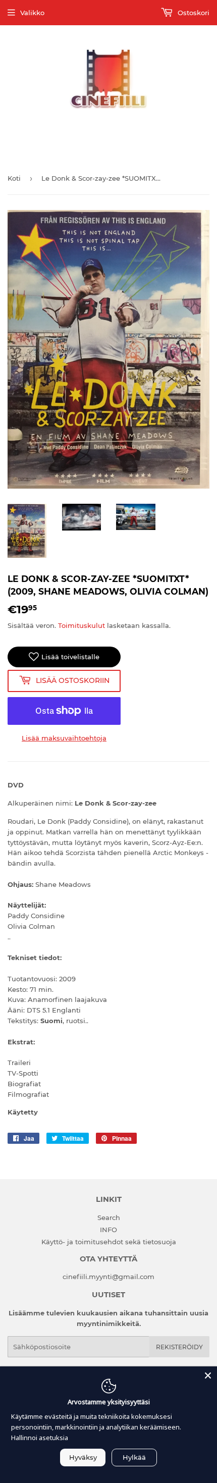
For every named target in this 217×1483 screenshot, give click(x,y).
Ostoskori (192, 13)
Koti (14, 178)
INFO (108, 1230)
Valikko (32, 13)
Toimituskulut (81, 625)
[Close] (208, 1375)
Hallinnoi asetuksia (39, 1437)
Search (108, 1217)
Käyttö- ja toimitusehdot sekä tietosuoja (108, 1242)
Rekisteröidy (179, 1347)
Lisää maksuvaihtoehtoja (64, 738)
